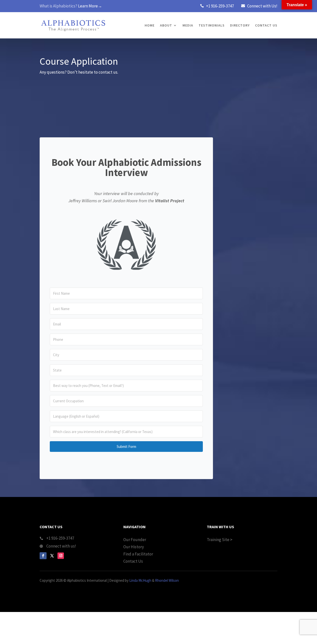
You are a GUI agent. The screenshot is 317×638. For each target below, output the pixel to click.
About (166, 25)
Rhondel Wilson (167, 580)
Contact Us (266, 25)
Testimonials (212, 25)
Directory (240, 25)
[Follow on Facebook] (43, 555)
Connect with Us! (262, 6)
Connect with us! (61, 546)
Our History (133, 547)
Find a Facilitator (138, 554)
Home (150, 25)
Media (188, 25)
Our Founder (134, 539)
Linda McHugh (140, 580)
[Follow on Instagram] (60, 555)
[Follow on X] (52, 555)
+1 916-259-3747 (220, 6)
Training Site (218, 539)
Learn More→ (90, 6)
